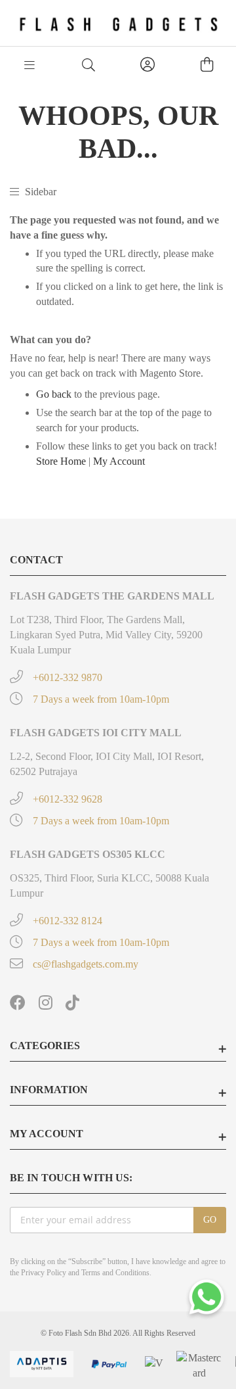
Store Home (61, 461)
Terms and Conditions (115, 1272)
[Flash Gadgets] (118, 23)
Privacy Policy (43, 1272)
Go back (53, 394)
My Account (119, 461)
